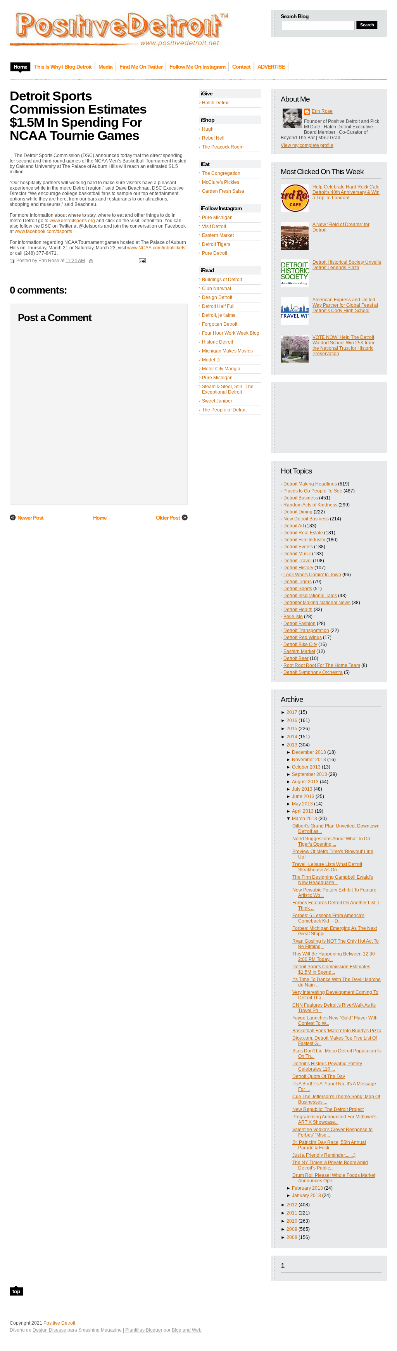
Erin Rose (322, 111)
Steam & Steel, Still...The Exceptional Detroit (228, 389)
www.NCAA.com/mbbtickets (156, 248)
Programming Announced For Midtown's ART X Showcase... (334, 1119)
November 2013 (309, 759)
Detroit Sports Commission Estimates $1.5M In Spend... (331, 969)
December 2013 (309, 752)
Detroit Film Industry (304, 539)
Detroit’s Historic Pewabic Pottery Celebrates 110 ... (327, 1066)
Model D (211, 360)
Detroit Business (300, 498)
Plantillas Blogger (143, 1330)
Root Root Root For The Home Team (321, 665)
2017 (292, 712)
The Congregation (221, 173)
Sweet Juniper (217, 401)
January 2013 (306, 1195)
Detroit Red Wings (302, 637)
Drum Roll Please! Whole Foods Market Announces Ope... (333, 1178)
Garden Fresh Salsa (223, 191)
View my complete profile (307, 145)
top (16, 1291)
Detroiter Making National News (316, 602)
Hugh (208, 129)
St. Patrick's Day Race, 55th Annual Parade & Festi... (329, 1145)
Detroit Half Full (218, 306)
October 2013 (306, 767)
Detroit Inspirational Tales (310, 595)
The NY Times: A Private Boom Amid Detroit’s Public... (330, 1165)
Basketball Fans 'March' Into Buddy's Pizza (336, 1030)
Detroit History (298, 567)
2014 (292, 736)
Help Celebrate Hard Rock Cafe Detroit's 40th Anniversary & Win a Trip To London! (346, 192)
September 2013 (309, 774)
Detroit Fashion (299, 623)
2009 (292, 1229)
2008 (292, 1237)
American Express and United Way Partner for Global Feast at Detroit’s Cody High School (345, 305)
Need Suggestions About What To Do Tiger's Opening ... (331, 841)
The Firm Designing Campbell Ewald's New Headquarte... (332, 879)
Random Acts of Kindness (310, 505)
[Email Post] (141, 260)
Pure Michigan (217, 217)
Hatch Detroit (216, 102)
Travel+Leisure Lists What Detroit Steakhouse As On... (327, 867)
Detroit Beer (296, 658)
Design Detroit (217, 297)
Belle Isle (293, 616)
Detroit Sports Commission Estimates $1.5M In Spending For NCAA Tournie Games (78, 115)
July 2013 (302, 789)
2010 (292, 1221)
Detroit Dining (297, 512)
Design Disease (49, 1330)
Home (100, 518)
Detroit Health (297, 609)
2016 (292, 720)
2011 (292, 1213)
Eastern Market (218, 235)
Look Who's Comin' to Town (312, 574)
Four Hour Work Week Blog (230, 333)
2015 (292, 728)
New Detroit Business (306, 519)
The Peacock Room (222, 147)
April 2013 (303, 811)
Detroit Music (297, 553)
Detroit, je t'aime (219, 315)
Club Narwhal (216, 288)
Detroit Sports (297, 588)
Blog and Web (187, 1330)
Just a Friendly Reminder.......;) (324, 1155)
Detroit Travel (297, 560)
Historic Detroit (217, 342)
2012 (292, 1205)
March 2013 (304, 818)
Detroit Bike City (300, 644)
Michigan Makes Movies (227, 351)
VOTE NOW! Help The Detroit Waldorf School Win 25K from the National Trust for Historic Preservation (343, 345)
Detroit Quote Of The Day (318, 1076)
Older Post (168, 518)
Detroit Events (298, 546)
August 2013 (305, 781)
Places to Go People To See (312, 491)
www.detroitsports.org (72, 220)
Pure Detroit (214, 253)
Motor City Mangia (221, 368)
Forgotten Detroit (219, 324)
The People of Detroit (224, 410)
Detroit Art (293, 526)
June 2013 (303, 796)
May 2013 (302, 804)
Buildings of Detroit (222, 279)
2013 (292, 745)
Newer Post (30, 518)
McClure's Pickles (220, 182)
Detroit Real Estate (303, 533)
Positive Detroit (59, 1323)
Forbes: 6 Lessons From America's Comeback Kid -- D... (328, 918)
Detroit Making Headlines (310, 484)
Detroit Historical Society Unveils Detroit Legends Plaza (346, 264)
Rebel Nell (213, 138)
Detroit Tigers (216, 244)
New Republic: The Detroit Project (328, 1109)
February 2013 (307, 1188)
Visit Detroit (214, 226)
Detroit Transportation (306, 630)
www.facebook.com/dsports (43, 231)
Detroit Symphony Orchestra (313, 672)
